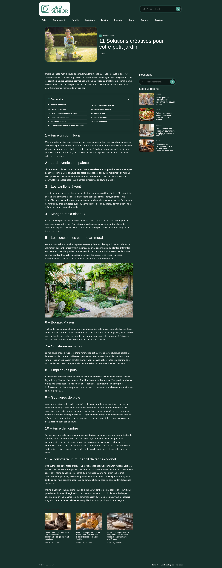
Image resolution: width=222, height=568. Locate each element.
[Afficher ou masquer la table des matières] (96, 99)
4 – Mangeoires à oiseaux (101, 109)
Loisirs (102, 54)
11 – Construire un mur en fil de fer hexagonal (66, 125)
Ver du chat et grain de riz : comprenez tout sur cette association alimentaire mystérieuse (118, 535)
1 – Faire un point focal (57, 104)
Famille (79, 543)
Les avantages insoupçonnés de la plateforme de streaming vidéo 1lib (164, 147)
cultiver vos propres (101, 169)
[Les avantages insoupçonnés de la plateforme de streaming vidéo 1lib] (146, 145)
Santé (109, 543)
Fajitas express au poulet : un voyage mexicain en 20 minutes (163, 116)
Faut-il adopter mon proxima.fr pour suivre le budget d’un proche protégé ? (165, 132)
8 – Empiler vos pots (99, 117)
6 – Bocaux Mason (98, 113)
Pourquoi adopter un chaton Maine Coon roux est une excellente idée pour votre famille (88, 535)
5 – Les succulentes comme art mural (62, 113)
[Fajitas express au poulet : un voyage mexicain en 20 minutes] (146, 114)
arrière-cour (101, 80)
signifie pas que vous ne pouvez (64, 80)
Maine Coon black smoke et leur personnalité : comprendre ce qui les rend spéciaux (57, 535)
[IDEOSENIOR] (54, 9)
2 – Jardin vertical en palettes (102, 105)
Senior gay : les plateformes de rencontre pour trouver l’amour (165, 101)
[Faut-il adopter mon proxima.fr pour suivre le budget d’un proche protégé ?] (146, 130)
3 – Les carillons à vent (57, 109)
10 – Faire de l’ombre (99, 121)
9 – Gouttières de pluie (57, 121)
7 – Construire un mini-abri (58, 117)
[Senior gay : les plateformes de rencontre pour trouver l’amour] (146, 99)
